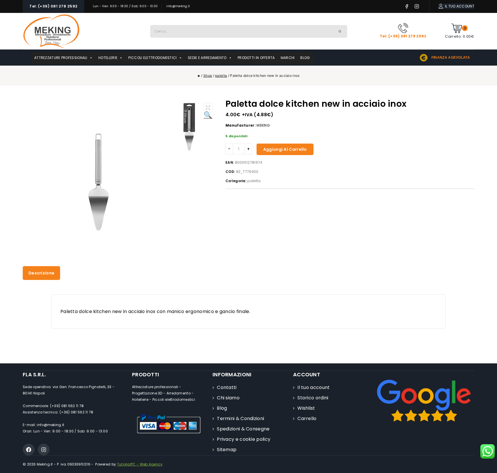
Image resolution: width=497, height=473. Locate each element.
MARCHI (288, 57)
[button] (208, 107)
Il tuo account (313, 387)
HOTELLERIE (107, 57)
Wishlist (306, 408)
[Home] (198, 75)
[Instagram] (416, 6)
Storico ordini (312, 397)
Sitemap (226, 449)
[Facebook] (406, 6)
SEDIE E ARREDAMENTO (207, 57)
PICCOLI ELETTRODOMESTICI (152, 57)
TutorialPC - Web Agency (140, 464)
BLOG (305, 57)
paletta (254, 180)
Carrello (306, 418)
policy (243, 439)
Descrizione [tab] (41, 273)
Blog (222, 408)
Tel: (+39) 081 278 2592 (53, 6)
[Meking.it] (51, 31)
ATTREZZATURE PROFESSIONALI (60, 57)
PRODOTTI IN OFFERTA (256, 57)
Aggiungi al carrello (285, 149)
